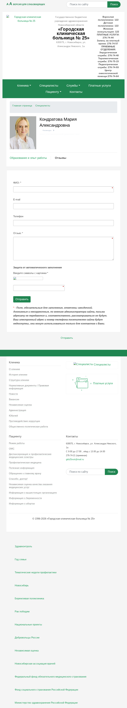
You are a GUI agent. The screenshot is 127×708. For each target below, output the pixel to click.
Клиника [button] (23, 85)
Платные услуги (99, 85)
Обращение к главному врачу (25, 473)
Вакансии (14, 399)
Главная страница (22, 105)
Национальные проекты (28, 624)
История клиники (18, 374)
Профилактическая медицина (25, 462)
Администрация (17, 410)
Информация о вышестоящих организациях (33, 492)
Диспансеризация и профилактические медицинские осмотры (30, 455)
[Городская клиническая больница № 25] (26, 18)
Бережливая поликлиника (29, 598)
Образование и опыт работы (28, 157)
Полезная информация (21, 468)
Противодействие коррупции (24, 421)
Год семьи (20, 559)
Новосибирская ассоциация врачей (35, 663)
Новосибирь (22, 585)
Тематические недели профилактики (35, 572)
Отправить (67, 337)
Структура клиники (19, 380)
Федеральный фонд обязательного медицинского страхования (50, 676)
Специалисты (48, 85)
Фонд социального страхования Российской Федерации (46, 689)
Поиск (114, 4)
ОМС (11, 448)
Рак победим (22, 611)
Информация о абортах (22, 503)
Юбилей (13, 415)
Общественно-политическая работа (28, 426)
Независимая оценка (20, 404)
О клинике (14, 369)
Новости (13, 394)
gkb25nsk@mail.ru (75, 459)
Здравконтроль (23, 546)
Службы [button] (72, 85)
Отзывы (60, 157)
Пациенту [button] (52, 92)
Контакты (76, 92)
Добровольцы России (27, 637)
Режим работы (17, 443)
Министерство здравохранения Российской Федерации (46, 702)
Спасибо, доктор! (18, 478)
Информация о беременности (25, 498)
